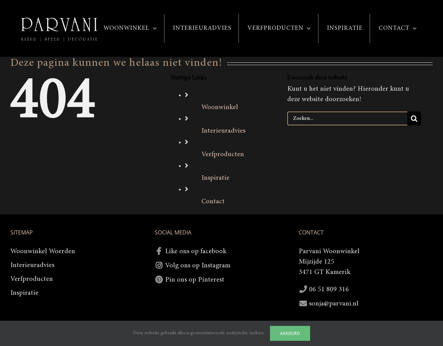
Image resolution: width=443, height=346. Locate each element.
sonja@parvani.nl (334, 303)
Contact (213, 201)
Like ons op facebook (195, 251)
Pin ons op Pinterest (194, 279)
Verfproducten (222, 154)
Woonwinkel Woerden (42, 251)
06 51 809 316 (329, 289)
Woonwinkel (219, 107)
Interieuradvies (223, 130)
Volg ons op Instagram (197, 265)
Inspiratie (215, 178)
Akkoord (290, 333)
